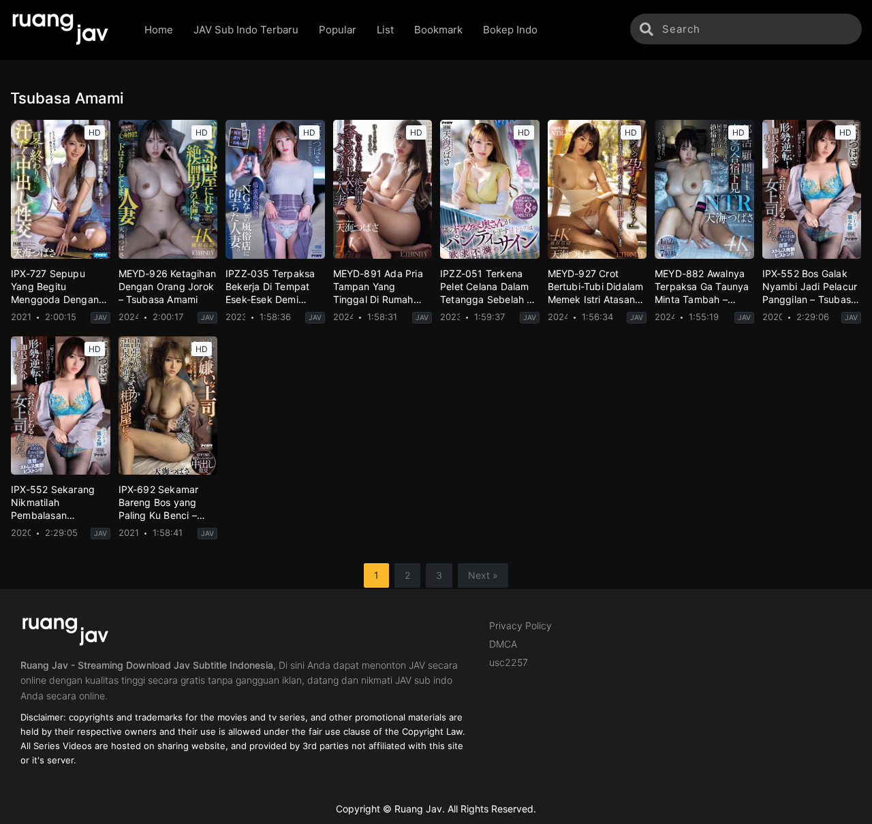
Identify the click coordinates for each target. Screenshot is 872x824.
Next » (483, 575)
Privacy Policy (520, 625)
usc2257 (508, 662)
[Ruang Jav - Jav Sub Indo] (67, 30)
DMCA (503, 644)
